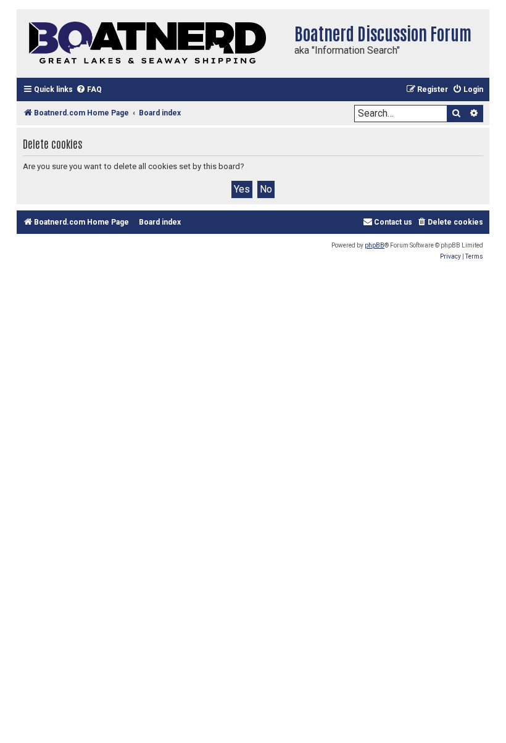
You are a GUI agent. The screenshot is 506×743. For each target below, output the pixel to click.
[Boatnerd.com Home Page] (152, 43)
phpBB (374, 245)
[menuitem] (89, 89)
